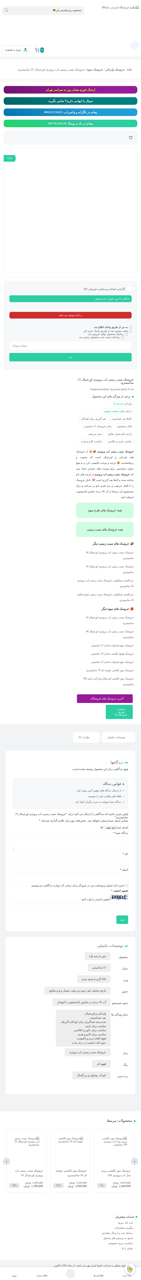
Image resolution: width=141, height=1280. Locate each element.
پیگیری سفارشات (123, 1227)
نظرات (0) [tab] (84, 737)
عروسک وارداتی (115, 69)
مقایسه (123, 137)
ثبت (70, 357)
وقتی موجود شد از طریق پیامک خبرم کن (106, 331)
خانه (129, 69)
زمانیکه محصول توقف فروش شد (106, 334)
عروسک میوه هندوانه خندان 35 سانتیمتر (112, 662)
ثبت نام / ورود (125, 1222)
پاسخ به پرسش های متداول (118, 1238)
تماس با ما (127, 1248)
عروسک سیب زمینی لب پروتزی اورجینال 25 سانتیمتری (106, 381)
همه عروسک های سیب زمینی (105, 529)
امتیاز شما (122, 827)
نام (125, 853)
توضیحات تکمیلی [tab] (116, 737)
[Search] (6, 10)
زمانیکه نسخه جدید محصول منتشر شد (99, 337)
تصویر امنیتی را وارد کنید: (95, 899)
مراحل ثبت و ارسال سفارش (117, 1233)
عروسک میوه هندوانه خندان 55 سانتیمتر (112, 645)
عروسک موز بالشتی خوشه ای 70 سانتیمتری (110, 670)
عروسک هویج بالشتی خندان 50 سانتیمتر (112, 653)
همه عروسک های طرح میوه (105, 510)
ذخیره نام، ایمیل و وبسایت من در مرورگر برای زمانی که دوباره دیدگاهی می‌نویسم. (78, 885)
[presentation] (134, 1161)
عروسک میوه (95, 69)
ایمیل (124, 869)
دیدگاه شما (120, 832)
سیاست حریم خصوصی (120, 1243)
